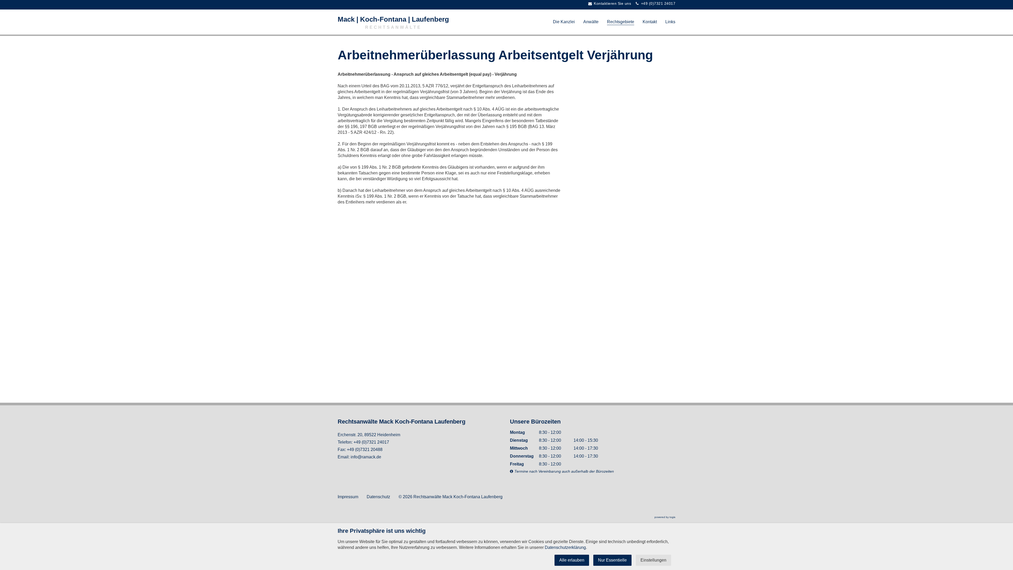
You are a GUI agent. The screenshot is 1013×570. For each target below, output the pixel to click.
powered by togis (664, 517)
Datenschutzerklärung (565, 547)
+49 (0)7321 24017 (371, 442)
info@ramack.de (366, 457)
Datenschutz (378, 497)
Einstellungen (653, 560)
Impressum (348, 497)
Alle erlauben (571, 560)
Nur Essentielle (612, 560)
